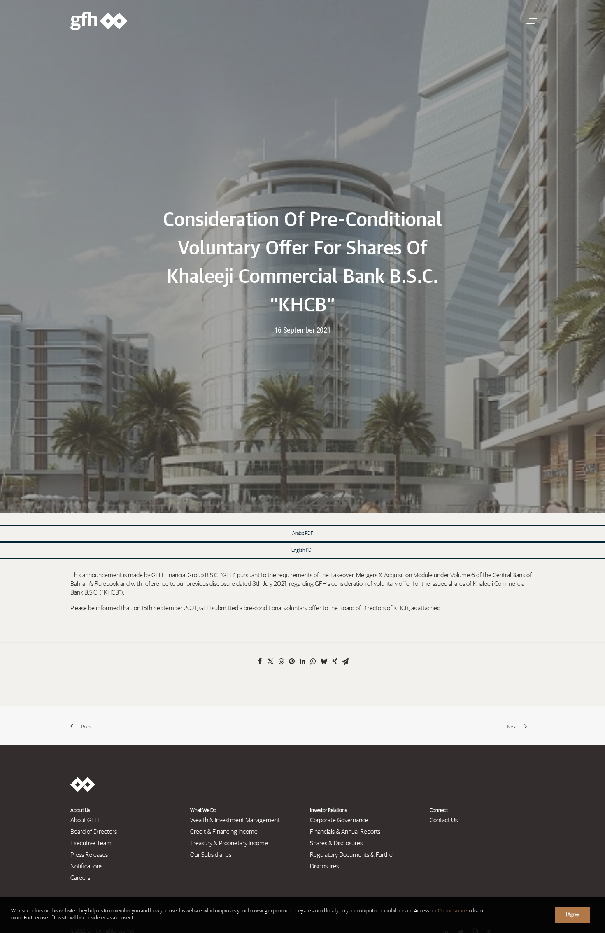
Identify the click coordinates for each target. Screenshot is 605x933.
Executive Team (91, 843)
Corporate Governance (339, 820)
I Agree (572, 914)
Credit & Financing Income (224, 831)
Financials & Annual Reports (345, 831)
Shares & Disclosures (336, 843)
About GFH (84, 820)
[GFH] (99, 21)
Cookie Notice (452, 911)
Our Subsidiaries (210, 854)
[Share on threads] (281, 661)
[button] (530, 20)
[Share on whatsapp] (313, 661)
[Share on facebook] (260, 661)
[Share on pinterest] (292, 661)
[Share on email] (345, 661)
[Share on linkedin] (302, 661)
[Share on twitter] (270, 661)
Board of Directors (93, 831)
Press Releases (89, 854)
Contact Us (444, 820)
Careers (80, 878)
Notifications (86, 866)
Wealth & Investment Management (235, 820)
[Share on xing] (335, 661)
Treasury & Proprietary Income (229, 843)
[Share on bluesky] (324, 661)
